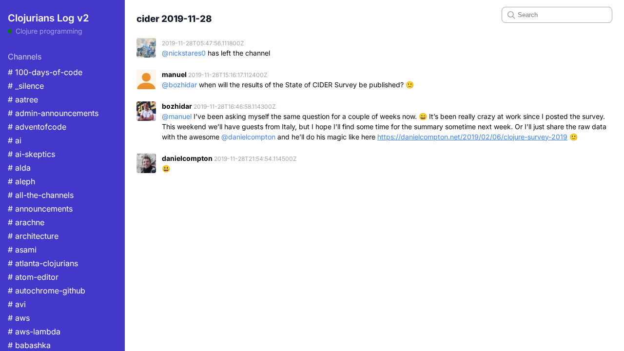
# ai (14, 140)
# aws (19, 318)
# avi (17, 304)
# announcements (40, 209)
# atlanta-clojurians (43, 263)
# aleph (21, 181)
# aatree (23, 99)
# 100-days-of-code (45, 72)
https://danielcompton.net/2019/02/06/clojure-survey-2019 (472, 137)
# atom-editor (33, 277)
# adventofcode (37, 127)
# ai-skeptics (31, 154)
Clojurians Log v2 (48, 18)
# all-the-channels (41, 195)
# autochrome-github (46, 290)
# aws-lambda (34, 331)
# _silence (26, 86)
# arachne (26, 222)
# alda (19, 168)
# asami (22, 249)
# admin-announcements (53, 113)
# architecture (33, 236)
